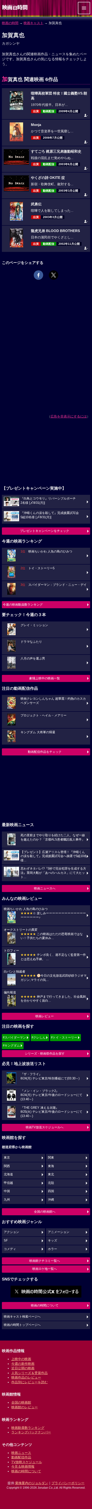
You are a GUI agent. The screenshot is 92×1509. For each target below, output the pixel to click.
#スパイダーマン (14, 1037)
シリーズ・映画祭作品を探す (45, 1053)
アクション (11, 1232)
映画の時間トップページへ (22, 1325)
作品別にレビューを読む (29, 1382)
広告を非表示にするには (68, 416)
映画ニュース (21, 1453)
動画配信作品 (21, 1457)
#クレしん (39, 1037)
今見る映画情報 (22, 1466)
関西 (7, 1166)
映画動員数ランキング (27, 1428)
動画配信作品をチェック (45, 752)
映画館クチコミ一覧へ (44, 1261)
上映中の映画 (21, 1359)
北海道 (8, 1174)
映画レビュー (44, 1016)
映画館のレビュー (24, 1407)
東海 (51, 1166)
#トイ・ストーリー (64, 1037)
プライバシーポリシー (67, 1483)
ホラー (52, 1249)
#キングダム (11, 1045)
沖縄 (51, 1199)
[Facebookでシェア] (38, 275)
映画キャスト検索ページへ (22, 1316)
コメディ (10, 1249)
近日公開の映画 (22, 1368)
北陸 (51, 1183)
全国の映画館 (21, 1402)
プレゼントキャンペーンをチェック (44, 531)
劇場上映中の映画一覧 (44, 678)
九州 (7, 1199)
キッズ (52, 1240)
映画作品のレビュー (26, 1377)
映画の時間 (10, 23)
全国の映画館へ (44, 1211)
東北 (51, 1174)
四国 (51, 1191)
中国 (7, 1191)
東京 (7, 1157)
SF (6, 1240)
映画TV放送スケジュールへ (44, 1127)
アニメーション (58, 1232)
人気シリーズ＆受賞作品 (29, 1373)
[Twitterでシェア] (53, 275)
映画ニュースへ (44, 888)
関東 (51, 1157)
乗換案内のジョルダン (31, 1483)
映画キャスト (33, 23)
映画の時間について (45, 1305)
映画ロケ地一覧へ (44, 1269)
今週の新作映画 (22, 1364)
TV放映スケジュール (26, 1462)
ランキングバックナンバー (31, 1432)
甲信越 (8, 1183)
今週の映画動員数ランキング (23, 604)
